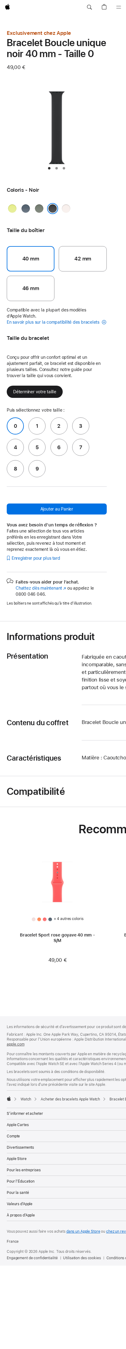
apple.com (15, 1044)
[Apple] (9, 1098)
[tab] (49, 168)
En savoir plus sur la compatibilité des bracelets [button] (54, 322)
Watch (25, 1099)
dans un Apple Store (83, 1231)
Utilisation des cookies (82, 1258)
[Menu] (118, 7)
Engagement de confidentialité (32, 1258)
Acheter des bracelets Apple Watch (70, 1099)
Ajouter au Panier (56, 509)
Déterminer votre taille (34, 391)
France (13, 1241)
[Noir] (52, 208)
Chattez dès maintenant (41, 588)
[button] (89, 7)
